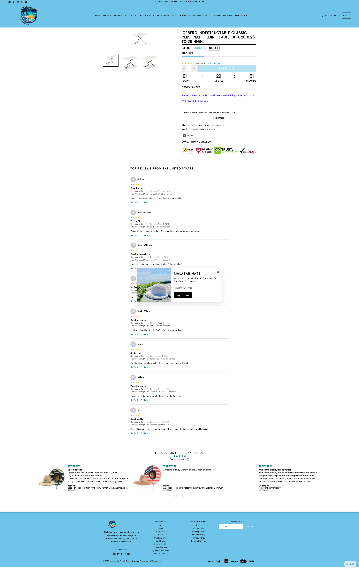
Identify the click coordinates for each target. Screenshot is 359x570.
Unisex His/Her (180, 15)
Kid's (131, 15)
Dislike (144, 202)
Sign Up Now (183, 295)
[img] (179, 456)
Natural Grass (201, 15)
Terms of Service (198, 541)
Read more (218, 117)
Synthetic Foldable (222, 15)
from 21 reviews (178, 459)
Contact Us (198, 528)
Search (198, 525)
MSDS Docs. (241, 15)
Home (98, 15)
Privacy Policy (198, 538)
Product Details (191, 86)
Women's (119, 15)
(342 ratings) (214, 63)
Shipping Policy (199, 531)
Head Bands (163, 15)
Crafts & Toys (146, 15)
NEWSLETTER (237, 521)
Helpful (134, 202)
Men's (106, 15)
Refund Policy (198, 534)
